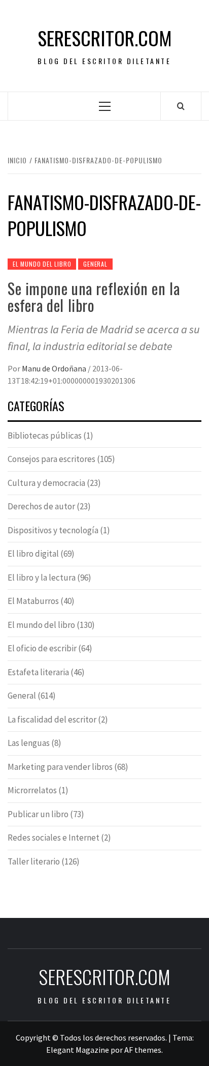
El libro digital (33, 553)
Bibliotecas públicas (45, 435)
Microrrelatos (32, 790)
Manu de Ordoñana (55, 368)
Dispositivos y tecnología (53, 530)
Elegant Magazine (77, 1050)
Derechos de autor (41, 506)
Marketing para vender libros (60, 766)
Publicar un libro (38, 814)
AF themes (142, 1050)
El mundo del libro (42, 264)
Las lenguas (29, 742)
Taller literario (34, 861)
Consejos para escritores (51, 459)
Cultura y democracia (46, 482)
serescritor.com (105, 37)
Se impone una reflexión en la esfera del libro (94, 296)
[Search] (181, 106)
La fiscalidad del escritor (52, 719)
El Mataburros (33, 601)
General (95, 264)
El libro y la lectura (42, 577)
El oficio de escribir (42, 648)
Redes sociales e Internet (53, 837)
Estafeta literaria (38, 672)
